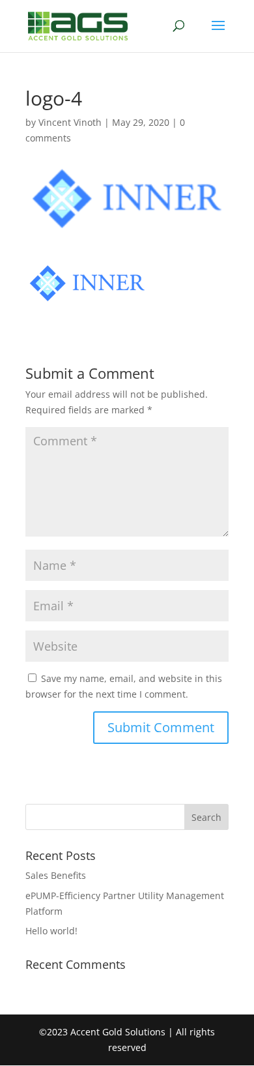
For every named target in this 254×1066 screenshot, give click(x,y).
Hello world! (51, 931)
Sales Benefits (55, 875)
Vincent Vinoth (70, 122)
